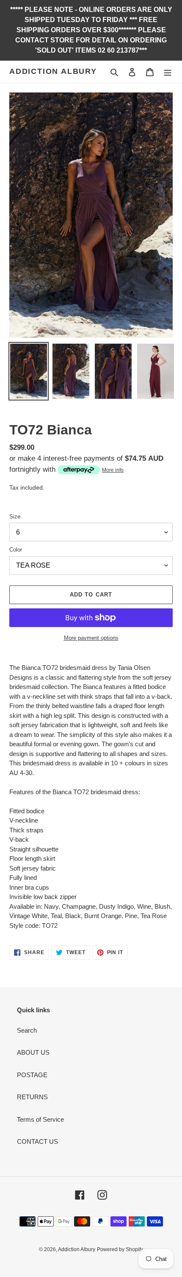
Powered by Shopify (120, 1249)
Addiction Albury (53, 71)
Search (27, 1030)
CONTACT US (37, 1141)
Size (14, 516)
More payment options (91, 638)
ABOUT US (33, 1052)
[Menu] (167, 72)
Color (15, 549)
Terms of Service (40, 1119)
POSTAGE (32, 1074)
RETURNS (32, 1097)
